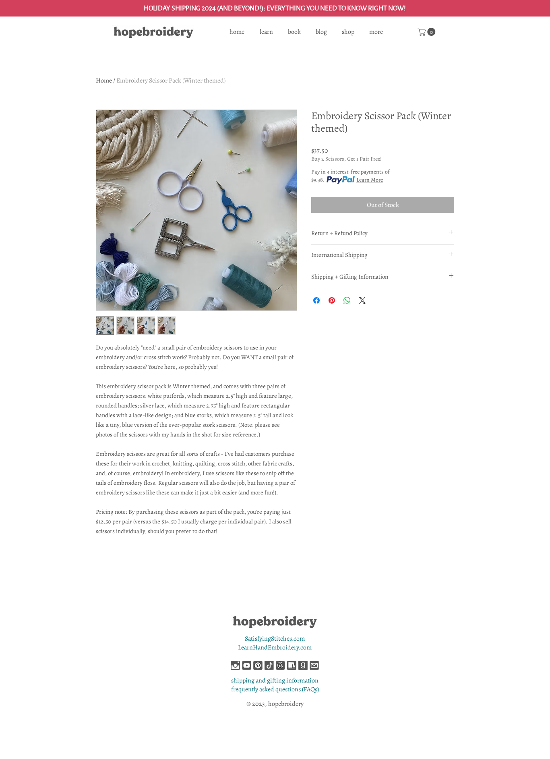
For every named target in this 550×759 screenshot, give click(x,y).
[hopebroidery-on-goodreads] (303, 665)
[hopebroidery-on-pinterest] (258, 665)
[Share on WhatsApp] (347, 300)
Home (104, 80)
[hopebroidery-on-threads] (280, 665)
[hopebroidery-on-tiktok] (269, 665)
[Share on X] (362, 300)
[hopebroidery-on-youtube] (246, 665)
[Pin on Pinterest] (332, 300)
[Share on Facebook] (316, 300)
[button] (427, 32)
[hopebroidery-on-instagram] (235, 665)
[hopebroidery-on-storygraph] (291, 665)
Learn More (369, 180)
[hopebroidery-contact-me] (314, 665)
